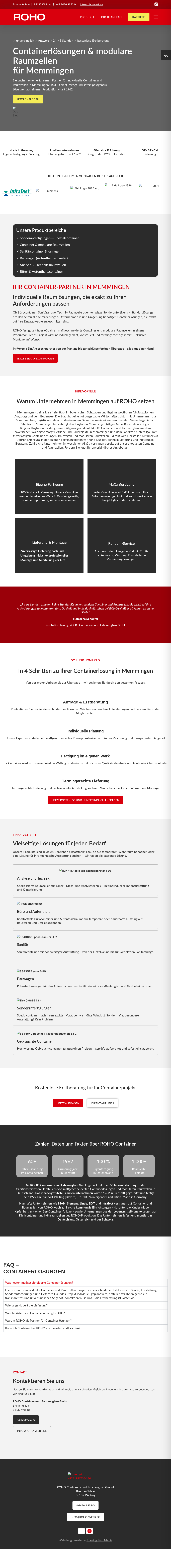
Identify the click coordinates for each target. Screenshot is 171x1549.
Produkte (87, 17)
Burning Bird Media (99, 1540)
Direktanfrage (112, 17)
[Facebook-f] (150, 4)
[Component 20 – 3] (156, 4)
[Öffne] (155, 17)
